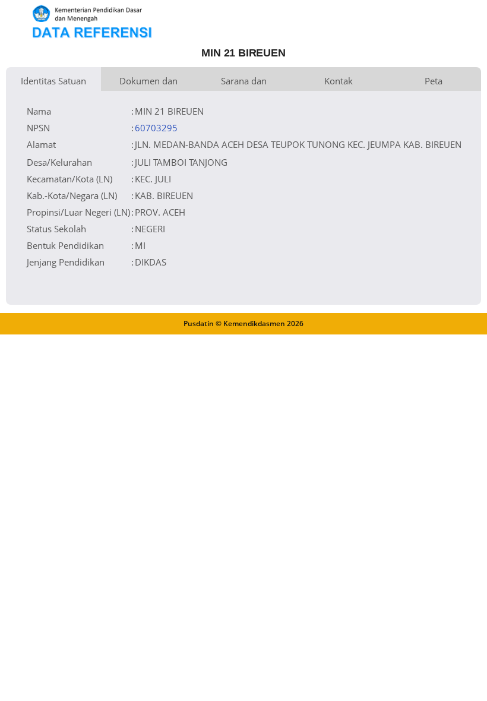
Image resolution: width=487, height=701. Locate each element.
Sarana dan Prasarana (244, 83)
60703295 (156, 128)
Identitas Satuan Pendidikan (53, 83)
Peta (433, 81)
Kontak (338, 81)
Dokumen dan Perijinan (148, 83)
